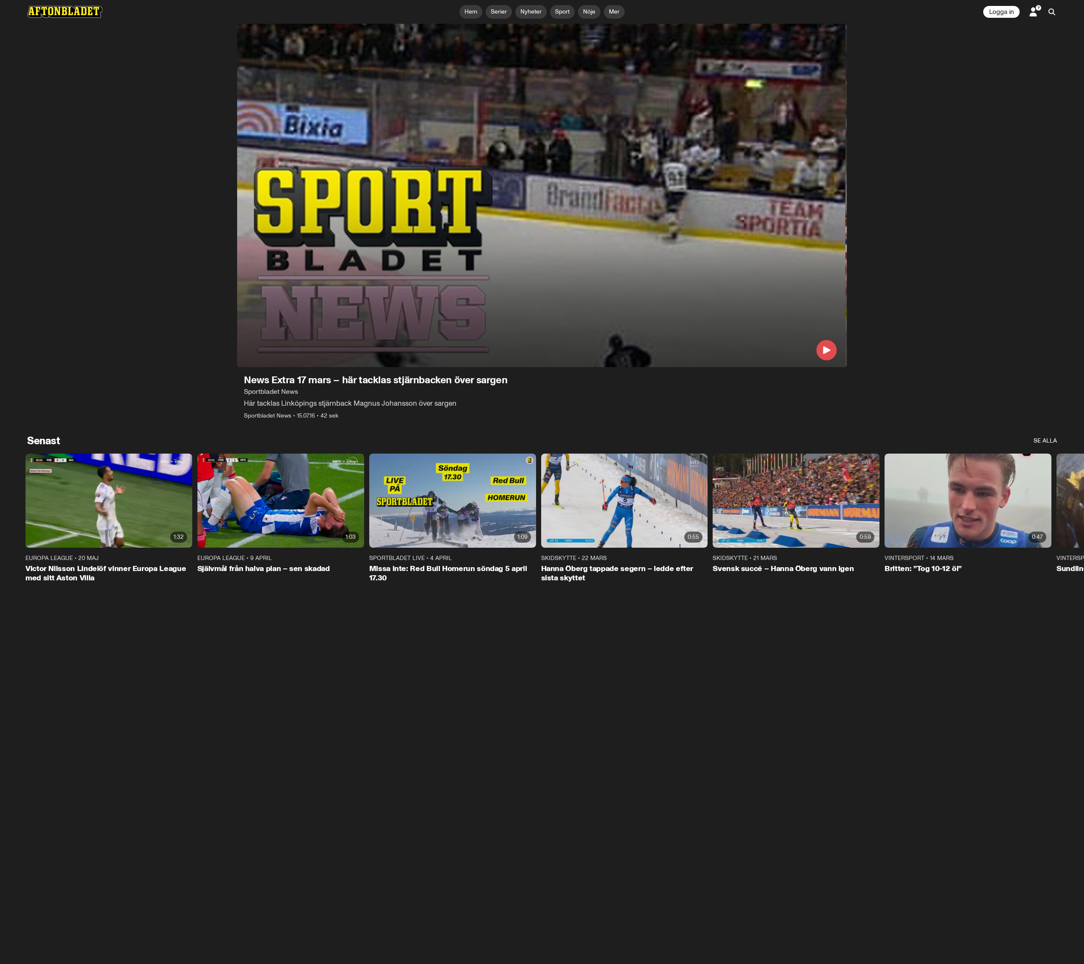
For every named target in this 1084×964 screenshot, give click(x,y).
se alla (1045, 440)
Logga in (1001, 12)
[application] (542, 195)
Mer (614, 11)
